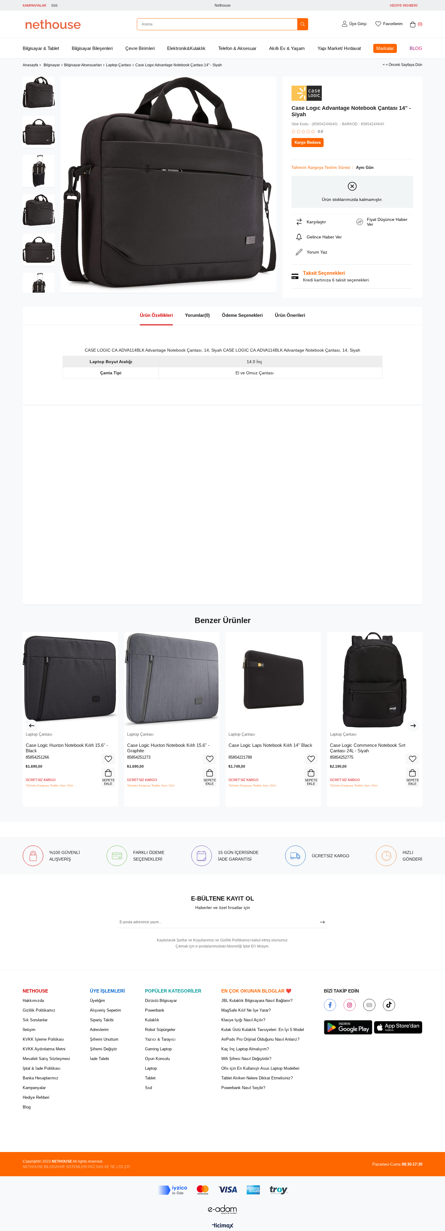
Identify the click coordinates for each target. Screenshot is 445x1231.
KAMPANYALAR (34, 5)
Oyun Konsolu (157, 1058)
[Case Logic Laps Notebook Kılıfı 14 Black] (273, 679)
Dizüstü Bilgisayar (161, 1000)
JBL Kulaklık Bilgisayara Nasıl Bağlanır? (256, 1000)
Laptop (151, 1068)
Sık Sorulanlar (35, 1020)
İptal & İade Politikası (42, 1068)
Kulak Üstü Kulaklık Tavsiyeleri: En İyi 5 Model (262, 1029)
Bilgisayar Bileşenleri (92, 48)
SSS (54, 5)
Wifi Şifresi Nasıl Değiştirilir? (246, 1058)
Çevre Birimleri (140, 48)
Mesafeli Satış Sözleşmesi (46, 1058)
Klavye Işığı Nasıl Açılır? (243, 1020)
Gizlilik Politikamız (39, 1010)
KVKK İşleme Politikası (43, 1039)
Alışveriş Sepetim (105, 1010)
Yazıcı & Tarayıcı (160, 1039)
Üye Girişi (358, 23)
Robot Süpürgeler (160, 1029)
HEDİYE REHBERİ (403, 5)
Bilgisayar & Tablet (41, 48)
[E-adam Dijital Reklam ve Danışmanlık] (222, 1209)
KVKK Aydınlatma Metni (44, 1049)
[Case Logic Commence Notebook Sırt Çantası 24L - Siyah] (374, 679)
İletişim (29, 1029)
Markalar (385, 48)
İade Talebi (99, 1058)
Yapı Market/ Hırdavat (339, 48)
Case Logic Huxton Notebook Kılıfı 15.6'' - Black (67, 748)
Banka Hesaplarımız (40, 1078)
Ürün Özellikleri (156, 315)
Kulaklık (152, 1020)
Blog (416, 48)
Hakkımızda (33, 1000)
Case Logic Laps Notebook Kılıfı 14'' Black (270, 745)
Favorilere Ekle (108, 758)
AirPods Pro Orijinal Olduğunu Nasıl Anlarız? (260, 1039)
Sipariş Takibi (102, 1020)
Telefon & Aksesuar (237, 48)
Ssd (148, 1087)
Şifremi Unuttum (104, 1039)
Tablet (150, 1078)
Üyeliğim (97, 1000)
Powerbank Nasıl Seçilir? (243, 1087)
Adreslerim (99, 1029)
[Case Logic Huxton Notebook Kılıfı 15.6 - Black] (70, 679)
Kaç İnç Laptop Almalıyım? (245, 1049)
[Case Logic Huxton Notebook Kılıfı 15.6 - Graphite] (171, 679)
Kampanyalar (34, 1087)
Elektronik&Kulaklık (186, 48)
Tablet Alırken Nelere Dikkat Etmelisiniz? (257, 1078)
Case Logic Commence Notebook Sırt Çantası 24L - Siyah (367, 748)
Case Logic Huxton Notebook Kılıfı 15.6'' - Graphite (168, 748)
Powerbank (154, 1010)
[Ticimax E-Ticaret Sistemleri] (222, 1226)
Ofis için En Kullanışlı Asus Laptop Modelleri (260, 1068)
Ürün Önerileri (290, 315)
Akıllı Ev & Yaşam (287, 48)
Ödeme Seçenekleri (242, 315)
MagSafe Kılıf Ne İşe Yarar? (246, 1010)
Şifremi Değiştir (103, 1049)
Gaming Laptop (158, 1049)
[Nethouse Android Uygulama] (348, 1027)
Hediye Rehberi (36, 1097)
